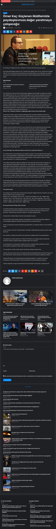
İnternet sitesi (32, 370)
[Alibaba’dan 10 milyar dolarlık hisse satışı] (28, 327)
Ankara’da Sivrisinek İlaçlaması (19, 414)
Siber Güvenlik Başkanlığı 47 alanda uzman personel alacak (18, 410)
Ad (4, 365)
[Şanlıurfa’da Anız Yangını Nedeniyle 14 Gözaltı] (7, 488)
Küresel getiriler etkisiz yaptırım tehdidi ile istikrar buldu (44, 318)
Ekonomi (10, 10)
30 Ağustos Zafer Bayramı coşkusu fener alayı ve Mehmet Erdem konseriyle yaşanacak (24, 392)
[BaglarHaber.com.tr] (28, 4)
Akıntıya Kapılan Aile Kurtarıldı (17, 1)
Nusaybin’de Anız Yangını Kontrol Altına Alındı (23, 432)
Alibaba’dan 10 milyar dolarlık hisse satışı (27, 333)
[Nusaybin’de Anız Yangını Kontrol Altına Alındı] (7, 434)
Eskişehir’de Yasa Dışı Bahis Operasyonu (44, 333)
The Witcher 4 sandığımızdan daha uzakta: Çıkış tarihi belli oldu (27, 462)
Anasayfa (6, 10)
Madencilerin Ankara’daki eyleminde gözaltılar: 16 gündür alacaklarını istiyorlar (31, 420)
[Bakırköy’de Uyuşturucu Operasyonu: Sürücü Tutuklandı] (7, 428)
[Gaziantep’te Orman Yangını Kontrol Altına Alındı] (7, 470)
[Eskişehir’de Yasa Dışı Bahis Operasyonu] (45, 327)
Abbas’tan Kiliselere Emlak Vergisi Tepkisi (22, 480)
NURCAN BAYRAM (9, 27)
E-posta (5, 370)
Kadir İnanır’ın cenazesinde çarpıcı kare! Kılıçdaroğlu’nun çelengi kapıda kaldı (31, 474)
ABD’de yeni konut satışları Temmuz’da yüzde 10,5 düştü (27, 317)
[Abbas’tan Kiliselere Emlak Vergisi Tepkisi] (7, 482)
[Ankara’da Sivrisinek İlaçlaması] (7, 416)
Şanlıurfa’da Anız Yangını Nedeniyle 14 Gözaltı (23, 486)
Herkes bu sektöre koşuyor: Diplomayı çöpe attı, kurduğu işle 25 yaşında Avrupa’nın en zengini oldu (10, 334)
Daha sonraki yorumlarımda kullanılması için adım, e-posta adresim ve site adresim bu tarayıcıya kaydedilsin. (28, 376)
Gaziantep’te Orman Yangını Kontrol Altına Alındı (24, 468)
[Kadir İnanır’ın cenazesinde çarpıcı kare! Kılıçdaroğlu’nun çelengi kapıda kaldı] (7, 476)
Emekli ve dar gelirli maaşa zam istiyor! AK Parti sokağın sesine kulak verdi (21, 448)
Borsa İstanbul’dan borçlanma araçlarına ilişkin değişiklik (17, 395)
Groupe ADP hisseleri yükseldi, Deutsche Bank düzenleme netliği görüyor (10, 318)
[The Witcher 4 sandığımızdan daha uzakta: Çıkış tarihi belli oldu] (7, 463)
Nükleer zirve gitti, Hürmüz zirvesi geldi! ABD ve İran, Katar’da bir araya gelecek (31, 456)
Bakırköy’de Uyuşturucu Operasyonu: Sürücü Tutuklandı (25, 426)
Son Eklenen (28, 386)
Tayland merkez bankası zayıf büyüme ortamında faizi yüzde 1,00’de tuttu (21, 403)
